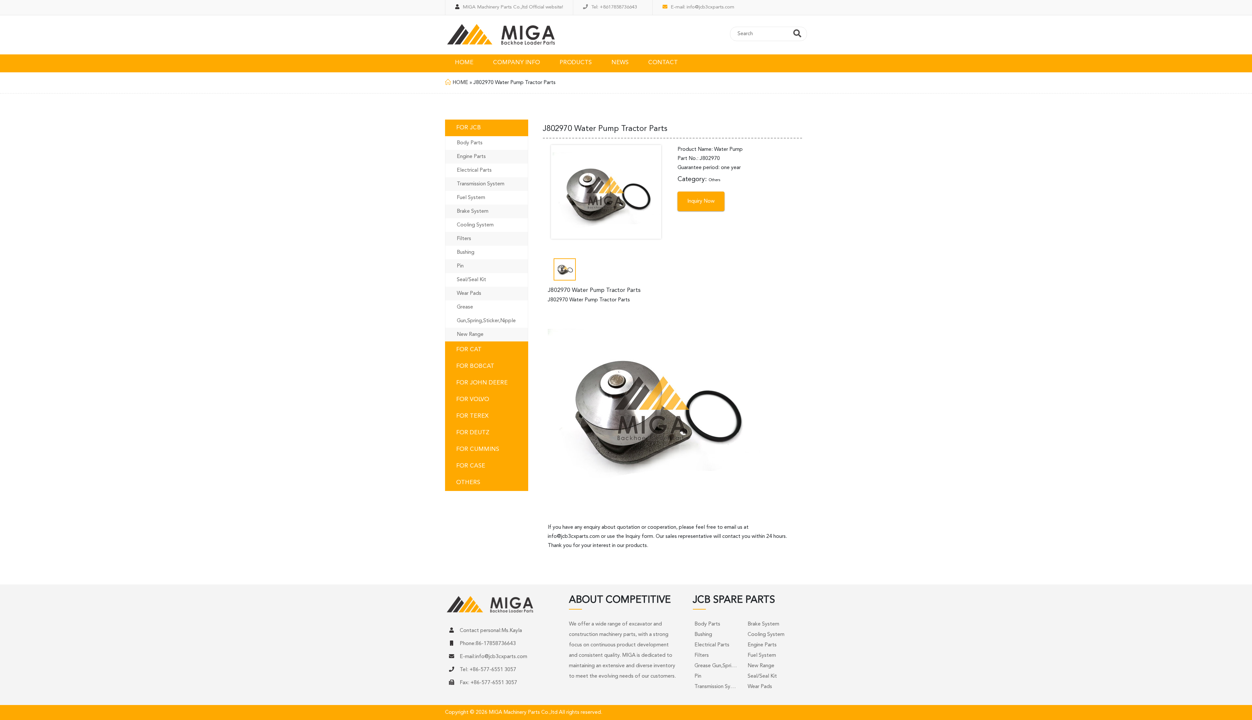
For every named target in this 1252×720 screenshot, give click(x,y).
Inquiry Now (701, 201)
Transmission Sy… (715, 686)
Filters (464, 238)
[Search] (797, 34)
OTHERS (468, 482)
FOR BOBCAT (475, 366)
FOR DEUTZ (472, 433)
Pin (460, 266)
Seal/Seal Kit (471, 279)
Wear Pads (469, 293)
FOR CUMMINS (477, 449)
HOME (464, 62)
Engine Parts (471, 156)
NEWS (620, 62)
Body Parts (470, 143)
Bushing (465, 252)
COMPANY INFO (516, 62)
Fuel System (471, 197)
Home (460, 82)
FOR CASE (470, 466)
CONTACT (663, 62)
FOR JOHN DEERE (482, 383)
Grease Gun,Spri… (715, 666)
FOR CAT (469, 350)
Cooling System (475, 225)
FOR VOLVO (472, 399)
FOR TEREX (472, 416)
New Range (470, 334)
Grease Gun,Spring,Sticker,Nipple (486, 314)
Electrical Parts (474, 170)
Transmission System (480, 184)
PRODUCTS (575, 62)
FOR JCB (468, 128)
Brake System (472, 211)
